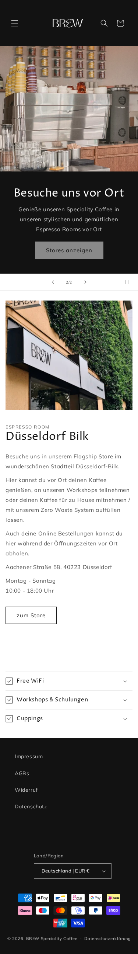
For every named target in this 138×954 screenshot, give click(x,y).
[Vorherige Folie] (53, 282)
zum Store (31, 615)
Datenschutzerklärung (107, 938)
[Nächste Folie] (85, 282)
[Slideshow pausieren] (130, 282)
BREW (32, 938)
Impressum (29, 756)
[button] (15, 23)
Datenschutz (31, 806)
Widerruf (26, 790)
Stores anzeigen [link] (69, 250)
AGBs (22, 773)
